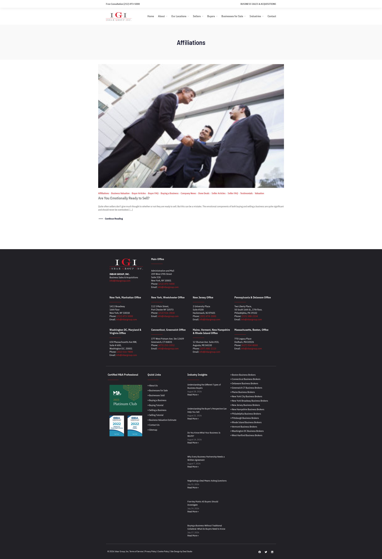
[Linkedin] (272, 552)
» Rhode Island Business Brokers (246, 422)
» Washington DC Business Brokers (247, 430)
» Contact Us (154, 424)
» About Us (153, 385)
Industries (255, 16)
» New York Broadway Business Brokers (249, 400)
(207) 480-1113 (208, 348)
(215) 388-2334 (250, 316)
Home (150, 16)
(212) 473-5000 (166, 283)
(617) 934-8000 (250, 345)
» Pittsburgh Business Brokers (244, 417)
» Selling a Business (157, 410)
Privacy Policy (150, 551)
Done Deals (203, 193)
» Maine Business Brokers (242, 392)
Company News (188, 193)
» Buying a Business (157, 400)
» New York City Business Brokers (246, 396)
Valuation (259, 193)
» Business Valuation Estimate (162, 419)
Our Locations (178, 16)
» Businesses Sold (156, 395)
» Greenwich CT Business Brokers (246, 387)
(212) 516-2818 (166, 312)
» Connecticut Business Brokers (245, 379)
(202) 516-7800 (125, 351)
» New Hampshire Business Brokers (247, 409)
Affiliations (103, 193)
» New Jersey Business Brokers (245, 404)
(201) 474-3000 (208, 316)
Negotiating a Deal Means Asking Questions (207, 480)
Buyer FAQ (153, 193)
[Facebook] (259, 552)
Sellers (197, 16)
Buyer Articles (139, 193)
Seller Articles (218, 193)
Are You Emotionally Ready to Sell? (124, 198)
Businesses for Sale (232, 16)
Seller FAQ (233, 193)
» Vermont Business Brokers (243, 426)
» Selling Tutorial (155, 414)
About (161, 16)
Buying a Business (169, 193)
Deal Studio (187, 551)
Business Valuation (120, 193)
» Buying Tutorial (155, 405)
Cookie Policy (163, 551)
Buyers (211, 16)
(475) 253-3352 (166, 345)
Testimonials (246, 193)
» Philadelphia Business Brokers (245, 413)
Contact (272, 16)
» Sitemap (152, 429)
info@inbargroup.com (120, 280)
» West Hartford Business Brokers (246, 435)
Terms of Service (136, 551)
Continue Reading (114, 218)
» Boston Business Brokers (243, 374)
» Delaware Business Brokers (244, 383)
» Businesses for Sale (158, 390)
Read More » (193, 394)
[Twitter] (266, 552)
